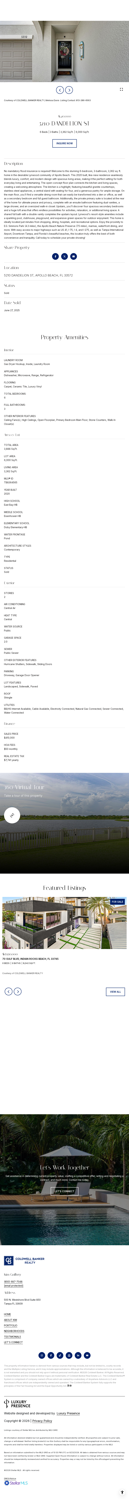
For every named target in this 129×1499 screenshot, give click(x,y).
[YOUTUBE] (87, 1355)
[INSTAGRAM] (41, 1355)
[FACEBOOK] (51, 1355)
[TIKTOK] (60, 1355)
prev (60, 90)
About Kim (10, 1319)
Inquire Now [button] (64, 143)
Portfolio (10, 1325)
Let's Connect (13, 1342)
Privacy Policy (42, 1421)
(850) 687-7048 (13, 1281)
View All (115, 991)
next (69, 90)
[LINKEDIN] (78, 1355)
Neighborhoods (14, 1331)
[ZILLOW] (69, 1355)
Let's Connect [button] (64, 1191)
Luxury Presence (68, 1413)
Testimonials (12, 1336)
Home (7, 1314)
